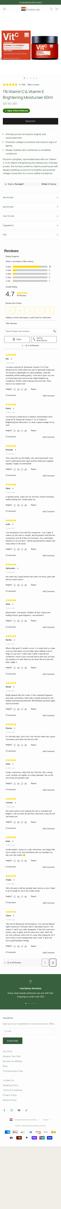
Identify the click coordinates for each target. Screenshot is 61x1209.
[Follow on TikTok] (26, 1110)
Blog (5, 1066)
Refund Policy (9, 1100)
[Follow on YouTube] (19, 1110)
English (46, 1120)
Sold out (30, 121)
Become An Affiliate (12, 1061)
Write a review (33, 85)
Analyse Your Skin (12, 1056)
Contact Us (8, 1080)
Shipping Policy (10, 1085)
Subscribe (12, 1040)
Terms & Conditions (12, 1090)
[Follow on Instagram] (11, 1110)
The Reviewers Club (13, 1071)
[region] (30, 989)
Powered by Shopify (38, 1126)
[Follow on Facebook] (4, 1110)
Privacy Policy (10, 1095)
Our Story (7, 1051)
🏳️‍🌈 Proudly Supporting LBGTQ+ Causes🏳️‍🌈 (30, 2)
